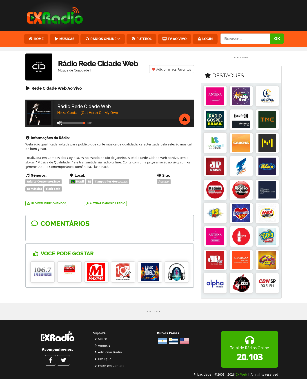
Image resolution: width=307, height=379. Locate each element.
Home (38, 39)
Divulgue (104, 359)
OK (277, 38)
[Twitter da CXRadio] (63, 360)
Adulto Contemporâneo (43, 181)
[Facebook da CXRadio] (50, 360)
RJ (89, 181)
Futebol (144, 39)
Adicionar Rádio (110, 352)
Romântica (34, 189)
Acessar (163, 181)
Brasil (79, 181)
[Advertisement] (188, 14)
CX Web (241, 374)
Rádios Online (102, 39)
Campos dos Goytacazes (111, 181)
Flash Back (53, 189)
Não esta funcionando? (48, 203)
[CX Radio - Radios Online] (57, 336)
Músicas (66, 39)
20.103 (250, 357)
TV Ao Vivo (177, 39)
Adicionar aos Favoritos (173, 69)
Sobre (102, 339)
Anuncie (104, 345)
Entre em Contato (111, 365)
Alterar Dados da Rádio (107, 203)
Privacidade (202, 374)
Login (207, 39)
